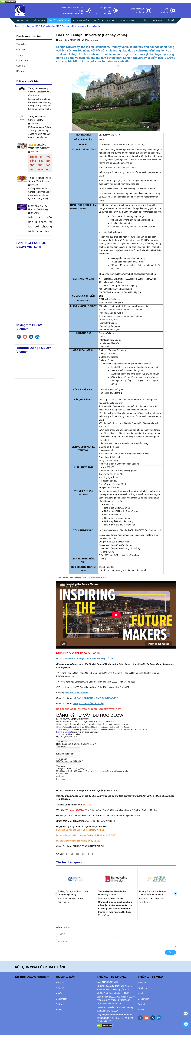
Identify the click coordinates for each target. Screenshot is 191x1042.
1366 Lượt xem (91, 40)
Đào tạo (20, 71)
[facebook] (18, 337)
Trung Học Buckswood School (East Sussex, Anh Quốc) (39, 180)
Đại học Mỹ (32, 26)
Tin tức (19, 55)
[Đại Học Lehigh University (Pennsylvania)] (20, 10)
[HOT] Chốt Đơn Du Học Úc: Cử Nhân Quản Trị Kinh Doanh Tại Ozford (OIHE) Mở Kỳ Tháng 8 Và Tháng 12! (40, 208)
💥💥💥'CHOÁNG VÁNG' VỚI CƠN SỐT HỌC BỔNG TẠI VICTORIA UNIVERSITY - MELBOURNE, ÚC (39, 147)
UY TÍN (143, 20)
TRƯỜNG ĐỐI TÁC (58, 20)
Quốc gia (20, 66)
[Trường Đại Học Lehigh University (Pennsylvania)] (8, 2)
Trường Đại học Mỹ (50, 26)
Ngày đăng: (63, 40)
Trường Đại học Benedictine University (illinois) (112, 893)
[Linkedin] (77, 854)
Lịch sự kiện (22, 60)
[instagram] (31, 337)
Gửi (170, 952)
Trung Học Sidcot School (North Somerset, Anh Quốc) (38, 118)
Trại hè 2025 (156, 20)
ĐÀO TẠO (111, 20)
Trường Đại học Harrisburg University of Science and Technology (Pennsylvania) (152, 893)
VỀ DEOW (38, 20)
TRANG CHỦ (23, 20)
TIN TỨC (97, 20)
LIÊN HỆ (170, 20)
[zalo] (37, 337)
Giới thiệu (20, 50)
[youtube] (24, 337)
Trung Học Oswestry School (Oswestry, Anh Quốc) (39, 90)
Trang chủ (19, 26)
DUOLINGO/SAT (128, 20)
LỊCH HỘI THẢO (81, 20)
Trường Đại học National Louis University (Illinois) (73, 893)
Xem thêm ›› (63, 902)
